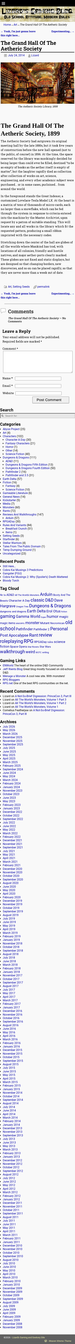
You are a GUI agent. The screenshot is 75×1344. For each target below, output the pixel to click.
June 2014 (9, 1110)
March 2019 (10, 933)
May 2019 (9, 925)
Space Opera (18, 646)
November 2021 (12, 844)
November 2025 (12, 741)
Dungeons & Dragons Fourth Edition (28, 468)
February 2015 (12, 1085)
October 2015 (11, 1057)
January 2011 (11, 1242)
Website (8, 393)
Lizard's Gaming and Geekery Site (37, 11)
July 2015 (9, 1067)
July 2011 (9, 1220)
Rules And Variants (14, 525)
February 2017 (12, 1003)
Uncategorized (11, 553)
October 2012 (11, 1167)
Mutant (45, 623)
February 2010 (12, 1281)
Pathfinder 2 (13, 471)
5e (4, 595)
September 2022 (13, 819)
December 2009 (12, 1288)
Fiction (7, 482)
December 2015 (12, 1050)
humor (52, 616)
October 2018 (11, 947)
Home (7, 24)
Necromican (57, 623)
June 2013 (9, 1142)
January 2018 (11, 972)
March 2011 (10, 1235)
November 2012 (12, 1163)
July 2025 (9, 748)
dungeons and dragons (13, 611)
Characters (9, 436)
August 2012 (10, 1174)
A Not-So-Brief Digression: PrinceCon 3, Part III (43, 696)
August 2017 (10, 986)
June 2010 (9, 1267)
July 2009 (9, 1306)
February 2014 (12, 1121)
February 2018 (12, 968)
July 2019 (9, 918)
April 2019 (9, 929)
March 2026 (10, 733)
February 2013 (12, 1153)
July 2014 (9, 1107)
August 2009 (10, 1302)
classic (37, 600)
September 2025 (13, 744)
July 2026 (9, 726)
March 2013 (10, 1149)
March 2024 (10, 780)
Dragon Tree (22, 606)
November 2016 (12, 1014)
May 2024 (9, 776)
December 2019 (12, 900)
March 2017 (10, 1000)
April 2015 (9, 1078)
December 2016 (12, 1011)
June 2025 (9, 751)
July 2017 (9, 989)
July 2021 (9, 851)
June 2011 (9, 1224)
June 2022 (9, 826)
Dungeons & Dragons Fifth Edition (26, 464)
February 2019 (12, 936)
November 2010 (12, 1249)
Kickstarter (9, 500)
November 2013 (12, 1131)
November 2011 (12, 1206)
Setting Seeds (21, 286)
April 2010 (9, 1274)
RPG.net (8, 683)
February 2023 (12, 805)
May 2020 (9, 890)
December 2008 (12, 1324)
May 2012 (9, 1185)
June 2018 (9, 961)
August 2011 (10, 1217)
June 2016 (9, 1028)
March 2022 (10, 833)
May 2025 (9, 755)
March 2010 (10, 1277)
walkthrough (12, 651)
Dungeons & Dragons (16, 457)
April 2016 (9, 1036)
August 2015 (10, 1064)
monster (32, 623)
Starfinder (9, 539)
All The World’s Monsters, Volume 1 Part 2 (40, 703)
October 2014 (11, 1096)
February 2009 (12, 1316)
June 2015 (9, 1071)
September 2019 (13, 911)
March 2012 (10, 1192)
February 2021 (12, 865)
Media (6, 503)
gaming (7, 616)
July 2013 (9, 1139)
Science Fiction (15, 454)
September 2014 (13, 1100)
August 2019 (10, 915)
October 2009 (11, 1295)
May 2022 (9, 829)
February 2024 (12, 783)
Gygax (43, 617)
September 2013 (13, 1135)
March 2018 (10, 964)
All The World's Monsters (27, 595)
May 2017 (9, 993)
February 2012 (12, 1196)
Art (15, 24)
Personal (59, 628)
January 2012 (11, 1199)
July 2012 (9, 1178)
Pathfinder (24, 629)
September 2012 (13, 1171)
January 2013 (11, 1156)
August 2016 (10, 1025)
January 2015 (11, 1089)
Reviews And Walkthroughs (19, 514)
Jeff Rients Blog (12, 669)
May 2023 (9, 801)
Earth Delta (9, 479)
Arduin (10, 518)
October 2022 (11, 815)
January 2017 (11, 1007)
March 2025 (10, 762)
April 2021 (9, 858)
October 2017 (11, 979)
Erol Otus (53, 611)
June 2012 (9, 1181)
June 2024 (9, 772)
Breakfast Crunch (16, 528)
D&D (49, 600)
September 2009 (13, 1299)
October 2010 (11, 1252)
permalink (43, 286)
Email (7, 386)
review (45, 635)
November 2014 (12, 1092)
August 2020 (10, 883)
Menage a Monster (14, 676)
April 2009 (9, 1313)
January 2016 (11, 1046)
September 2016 (13, 1021)
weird (30, 652)
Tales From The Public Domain (22, 546)
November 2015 (12, 1053)
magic (63, 617)
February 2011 (12, 1238)
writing (45, 652)
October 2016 (11, 1018)
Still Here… (9, 566)
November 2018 (12, 943)
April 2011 (9, 1231)
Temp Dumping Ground (17, 550)
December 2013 (12, 1128)
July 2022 (9, 822)
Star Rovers (33, 647)
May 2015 (9, 1075)
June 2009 (9, 1309)
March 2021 (10, 861)
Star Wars (45, 646)
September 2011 (13, 1213)
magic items (7, 623)
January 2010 (11, 1284)
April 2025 (9, 758)
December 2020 (12, 869)
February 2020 (12, 897)
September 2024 (13, 769)
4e (1, 595)
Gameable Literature (15, 493)
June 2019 (9, 922)
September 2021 (13, 847)
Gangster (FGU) (12, 573)
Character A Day (15, 439)
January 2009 (11, 1320)
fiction (64, 611)
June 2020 (9, 886)
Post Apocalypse (14, 635)
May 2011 (9, 1227)
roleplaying (11, 641)
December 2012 (12, 1160)
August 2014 (10, 1103)
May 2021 (9, 854)
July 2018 (9, 957)
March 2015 (10, 1082)
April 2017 (9, 996)
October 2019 (11, 908)
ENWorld (8, 665)
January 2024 (11, 787)
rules (50, 642)
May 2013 (9, 1146)
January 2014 (11, 1124)
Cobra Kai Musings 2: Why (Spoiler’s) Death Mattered (35, 577)
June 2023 (9, 797)
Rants (6, 510)
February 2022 (12, 836)
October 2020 (11, 876)
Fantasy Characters (17, 443)
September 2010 (13, 1256)
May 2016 (9, 1032)
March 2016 (10, 1039)
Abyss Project (11, 429)
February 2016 (12, 1043)
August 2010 (10, 1260)
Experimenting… (62, 31)
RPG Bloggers (11, 679)
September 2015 (13, 1060)
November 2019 (12, 904)
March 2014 (10, 1117)
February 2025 (12, 765)
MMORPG (20, 623)
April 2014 (9, 1114)
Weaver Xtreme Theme (60, 1341)
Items (9, 532)
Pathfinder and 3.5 (17, 475)
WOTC (39, 652)
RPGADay (9, 521)
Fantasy (11, 486)
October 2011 (11, 1210)
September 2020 (13, 879)
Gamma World (28, 616)
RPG (28, 641)
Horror (9, 447)
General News (11, 496)
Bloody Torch (11, 580)
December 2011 (12, 1203)
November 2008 (12, 1327)
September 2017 (13, 982)
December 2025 (12, 737)
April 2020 (9, 893)
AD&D (9, 461)
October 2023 (11, 794)
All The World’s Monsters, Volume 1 (36, 706)
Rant (33, 635)
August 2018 (10, 954)
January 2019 (11, 939)
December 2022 (12, 812)
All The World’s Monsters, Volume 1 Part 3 (40, 699)
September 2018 (13, 950)
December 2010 (12, 1245)
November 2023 (12, 790)
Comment (10, 348)
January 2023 (11, 808)
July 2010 (9, 1263)
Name (7, 378)
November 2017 (12, 975)
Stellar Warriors (12, 543)
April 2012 (9, 1188)
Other (9, 450)
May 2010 (9, 1270)
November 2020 (12, 872)
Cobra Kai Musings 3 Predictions (23, 570)
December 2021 (12, 840)
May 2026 (9, 730)
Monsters (8, 507)
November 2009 (12, 1291)
